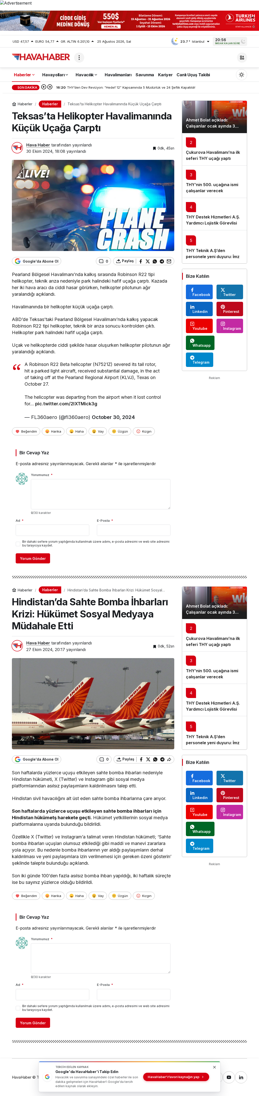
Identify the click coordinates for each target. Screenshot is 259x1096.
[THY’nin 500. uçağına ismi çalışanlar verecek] (214, 181)
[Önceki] (44, 87)
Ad (20, 520)
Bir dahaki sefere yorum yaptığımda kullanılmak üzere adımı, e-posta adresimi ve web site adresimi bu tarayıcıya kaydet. (95, 543)
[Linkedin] (241, 1077)
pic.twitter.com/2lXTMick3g (66, 403)
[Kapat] (252, 17)
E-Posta (105, 520)
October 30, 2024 (113, 417)
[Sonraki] (50, 87)
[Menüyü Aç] (79, 58)
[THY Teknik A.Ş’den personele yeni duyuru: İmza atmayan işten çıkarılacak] (214, 247)
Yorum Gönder (33, 558)
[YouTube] (229, 1077)
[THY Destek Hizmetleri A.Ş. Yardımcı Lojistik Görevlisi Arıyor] (214, 214)
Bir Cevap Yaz (34, 452)
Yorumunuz (42, 475)
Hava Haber (38, 144)
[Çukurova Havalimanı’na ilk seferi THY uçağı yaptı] (214, 149)
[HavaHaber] (41, 57)
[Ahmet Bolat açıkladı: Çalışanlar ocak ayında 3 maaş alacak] (214, 117)
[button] (242, 58)
